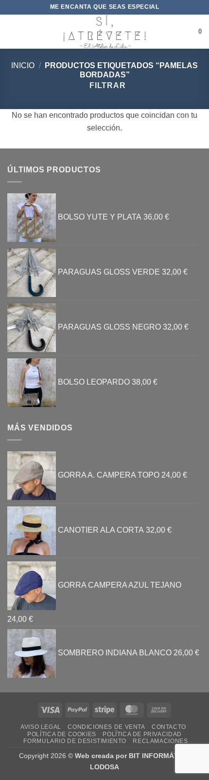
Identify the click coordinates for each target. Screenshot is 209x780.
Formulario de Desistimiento (74, 741)
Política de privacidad (142, 734)
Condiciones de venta (106, 727)
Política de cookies (61, 734)
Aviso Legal (40, 727)
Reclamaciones (160, 741)
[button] (13, 31)
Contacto (169, 727)
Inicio (23, 65)
